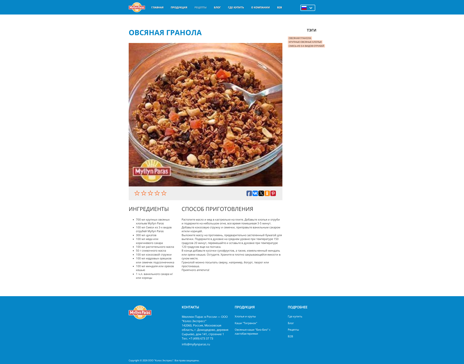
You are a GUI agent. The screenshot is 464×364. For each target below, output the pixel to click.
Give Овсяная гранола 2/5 (144, 193)
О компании (260, 7)
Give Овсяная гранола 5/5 (164, 193)
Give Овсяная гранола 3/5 (151, 193)
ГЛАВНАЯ (157, 7)
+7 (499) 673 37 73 (201, 338)
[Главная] (137, 7)
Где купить (236, 7)
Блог (217, 7)
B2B (279, 7)
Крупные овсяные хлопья (305, 42)
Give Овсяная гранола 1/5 (137, 193)
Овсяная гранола (300, 38)
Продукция (179, 7)
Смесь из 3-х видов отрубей (306, 46)
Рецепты (200, 7)
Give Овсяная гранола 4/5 (157, 193)
